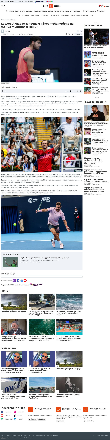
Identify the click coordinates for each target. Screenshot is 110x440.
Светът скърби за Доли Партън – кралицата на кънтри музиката (99, 130)
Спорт (22, 11)
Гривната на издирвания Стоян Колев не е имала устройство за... (39, 370)
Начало (3, 19)
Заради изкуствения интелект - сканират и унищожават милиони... (94, 189)
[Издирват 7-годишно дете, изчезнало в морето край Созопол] (69, 302)
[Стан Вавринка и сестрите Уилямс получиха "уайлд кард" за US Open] (87, 72)
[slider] (34, 91)
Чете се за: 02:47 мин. (90, 194)
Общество (65, 15)
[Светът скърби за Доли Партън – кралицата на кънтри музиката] (87, 131)
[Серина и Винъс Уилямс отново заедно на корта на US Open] (87, 54)
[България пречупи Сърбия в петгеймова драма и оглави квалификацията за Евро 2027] (69, 327)
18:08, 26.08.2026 (96, 144)
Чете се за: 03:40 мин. (98, 135)
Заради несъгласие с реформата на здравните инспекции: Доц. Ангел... (95, 172)
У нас (18, 15)
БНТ (2, 1)
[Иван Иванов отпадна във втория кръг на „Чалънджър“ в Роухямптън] (87, 81)
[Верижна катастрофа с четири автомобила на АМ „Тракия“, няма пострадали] (42, 385)
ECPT (33, 435)
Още (92, 15)
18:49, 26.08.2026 (88, 193)
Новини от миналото (61, 11)
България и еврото (40, 11)
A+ (78, 31)
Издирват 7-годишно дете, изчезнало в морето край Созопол (68, 313)
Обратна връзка (21, 435)
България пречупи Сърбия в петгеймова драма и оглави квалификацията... (68, 338)
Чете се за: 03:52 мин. (90, 166)
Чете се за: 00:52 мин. (99, 125)
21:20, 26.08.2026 (88, 125)
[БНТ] (3, 31)
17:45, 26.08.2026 (88, 165)
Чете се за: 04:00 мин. (98, 145)
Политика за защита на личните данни (47, 435)
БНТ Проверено (75, 11)
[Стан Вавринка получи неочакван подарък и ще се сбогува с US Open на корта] (87, 63)
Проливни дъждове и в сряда (13, 311)
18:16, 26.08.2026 (88, 175)
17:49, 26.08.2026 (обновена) (99, 153)
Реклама (42, 344)
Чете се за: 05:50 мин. (90, 176)
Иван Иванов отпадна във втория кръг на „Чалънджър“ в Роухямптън (100, 80)
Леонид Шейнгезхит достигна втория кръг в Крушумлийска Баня (100, 89)
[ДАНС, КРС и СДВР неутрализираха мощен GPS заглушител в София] (14, 385)
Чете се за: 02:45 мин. (98, 153)
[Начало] (7, 11)
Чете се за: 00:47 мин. (90, 184)
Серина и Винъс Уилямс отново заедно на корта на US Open (99, 53)
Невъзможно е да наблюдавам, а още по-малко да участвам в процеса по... (13, 338)
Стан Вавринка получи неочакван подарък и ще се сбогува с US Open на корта (100, 62)
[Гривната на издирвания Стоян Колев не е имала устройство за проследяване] (42, 359)
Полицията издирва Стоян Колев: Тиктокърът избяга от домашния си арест (12, 370)
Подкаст (101, 11)
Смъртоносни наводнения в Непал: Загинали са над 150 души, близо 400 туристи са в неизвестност (100, 149)
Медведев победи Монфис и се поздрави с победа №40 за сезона (44, 258)
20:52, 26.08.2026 (88, 183)
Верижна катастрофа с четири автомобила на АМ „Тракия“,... (40, 396)
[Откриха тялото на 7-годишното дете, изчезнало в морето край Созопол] (42, 327)
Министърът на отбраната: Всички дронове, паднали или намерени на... (93, 161)
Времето (29, 11)
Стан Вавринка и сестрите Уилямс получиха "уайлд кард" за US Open (100, 71)
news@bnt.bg (90, 421)
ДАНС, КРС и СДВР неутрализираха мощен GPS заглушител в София (13, 396)
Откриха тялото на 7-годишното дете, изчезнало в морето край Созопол (41, 338)
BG (107, 6)
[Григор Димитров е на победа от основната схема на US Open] (96, 37)
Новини (11, 11)
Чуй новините (91, 11)
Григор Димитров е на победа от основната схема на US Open (95, 46)
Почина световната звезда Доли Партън (68, 395)
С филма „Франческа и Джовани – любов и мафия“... (96, 181)
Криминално (55, 15)
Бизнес (50, 11)
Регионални (35, 15)
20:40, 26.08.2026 (96, 134)
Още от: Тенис (94, 25)
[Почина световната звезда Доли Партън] (69, 385)
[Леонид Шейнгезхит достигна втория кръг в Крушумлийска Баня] (87, 90)
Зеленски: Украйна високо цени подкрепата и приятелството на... (96, 122)
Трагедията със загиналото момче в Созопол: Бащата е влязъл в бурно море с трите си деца (100, 140)
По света (25, 15)
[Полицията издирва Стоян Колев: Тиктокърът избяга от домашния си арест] (14, 359)
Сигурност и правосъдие (79, 15)
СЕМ (29, 435)
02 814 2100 (89, 417)
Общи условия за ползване (8, 435)
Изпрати (60, 421)
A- (81, 31)
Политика (45, 15)
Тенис (8, 19)
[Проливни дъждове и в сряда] (14, 302)
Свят (17, 11)
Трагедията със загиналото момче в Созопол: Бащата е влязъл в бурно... (41, 313)
